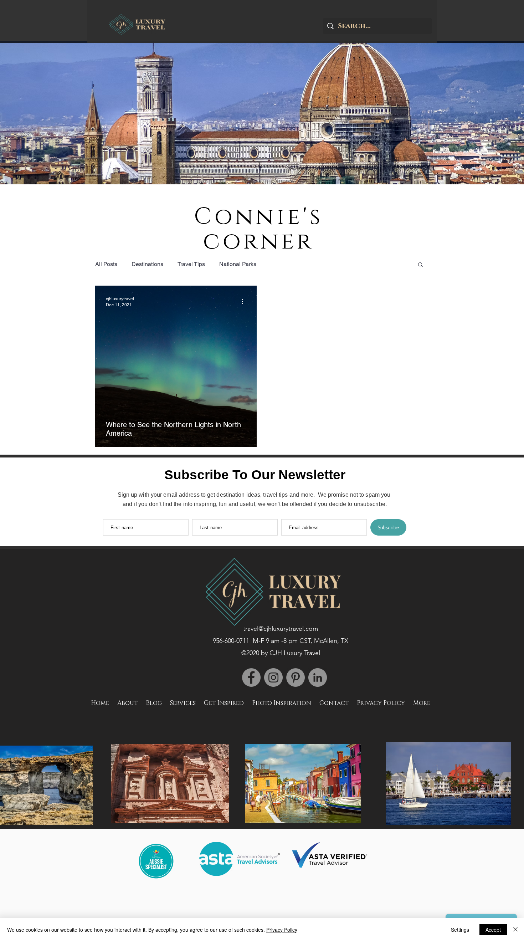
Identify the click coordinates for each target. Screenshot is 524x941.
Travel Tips (191, 264)
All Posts (106, 264)
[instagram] (273, 677)
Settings (460, 929)
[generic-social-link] (251, 677)
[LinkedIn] (317, 677)
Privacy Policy (281, 929)
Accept (493, 929)
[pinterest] (295, 677)
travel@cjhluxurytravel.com (280, 629)
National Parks (237, 264)
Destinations (147, 264)
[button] (420, 265)
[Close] (515, 929)
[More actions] (245, 301)
